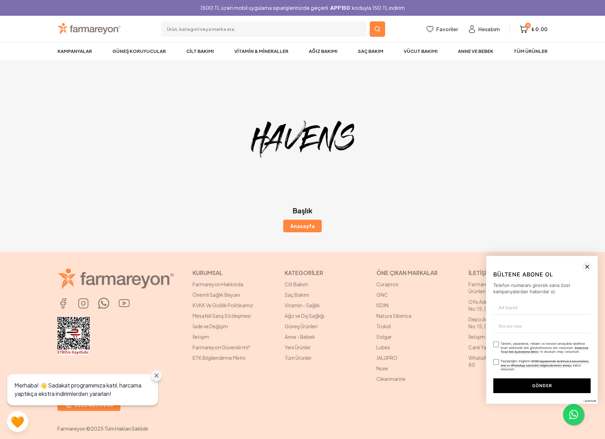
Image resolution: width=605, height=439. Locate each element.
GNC (382, 294)
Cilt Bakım (296, 284)
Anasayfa (302, 226)
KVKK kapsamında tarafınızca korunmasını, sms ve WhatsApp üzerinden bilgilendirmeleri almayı (434, 403)
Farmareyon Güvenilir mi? (221, 347)
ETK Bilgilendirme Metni (219, 358)
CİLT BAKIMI (200, 51)
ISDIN (382, 305)
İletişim (201, 337)
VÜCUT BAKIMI (421, 51)
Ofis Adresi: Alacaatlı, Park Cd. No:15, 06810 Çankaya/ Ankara (504, 305)
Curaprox (387, 284)
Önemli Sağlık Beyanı (216, 294)
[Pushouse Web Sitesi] (589, 436)
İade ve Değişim (210, 326)
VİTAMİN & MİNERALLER (261, 51)
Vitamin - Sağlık (302, 305)
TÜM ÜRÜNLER (531, 51)
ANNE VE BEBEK (475, 51)
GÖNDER (461, 420)
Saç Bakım (297, 294)
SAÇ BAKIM (370, 51)
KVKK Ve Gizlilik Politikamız (223, 305)
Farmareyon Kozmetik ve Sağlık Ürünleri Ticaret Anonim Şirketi (504, 287)
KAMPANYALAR (74, 51)
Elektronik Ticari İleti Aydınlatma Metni (523, 392)
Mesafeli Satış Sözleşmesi (222, 316)
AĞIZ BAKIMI (323, 51)
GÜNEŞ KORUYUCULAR (139, 51)
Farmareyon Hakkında (218, 284)
